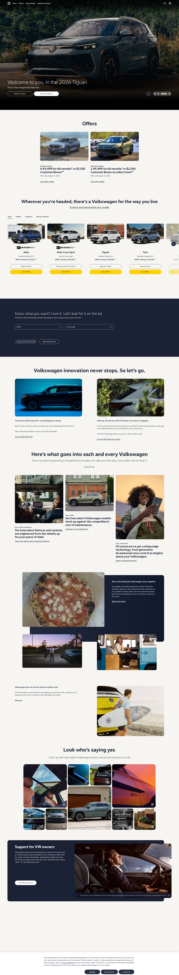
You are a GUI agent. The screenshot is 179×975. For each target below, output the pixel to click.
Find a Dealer (31, 3)
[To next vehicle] (173, 244)
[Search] (165, 3)
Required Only (109, 972)
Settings (92, 972)
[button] (45, 786)
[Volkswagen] (9, 3)
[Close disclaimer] (168, 895)
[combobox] (39, 327)
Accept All (126, 972)
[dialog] (89, 963)
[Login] (170, 3)
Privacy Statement (68, 963)
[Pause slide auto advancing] (148, 93)
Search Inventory (44, 3)
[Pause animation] (25, 623)
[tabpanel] (89, 250)
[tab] (157, 94)
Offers (21, 3)
